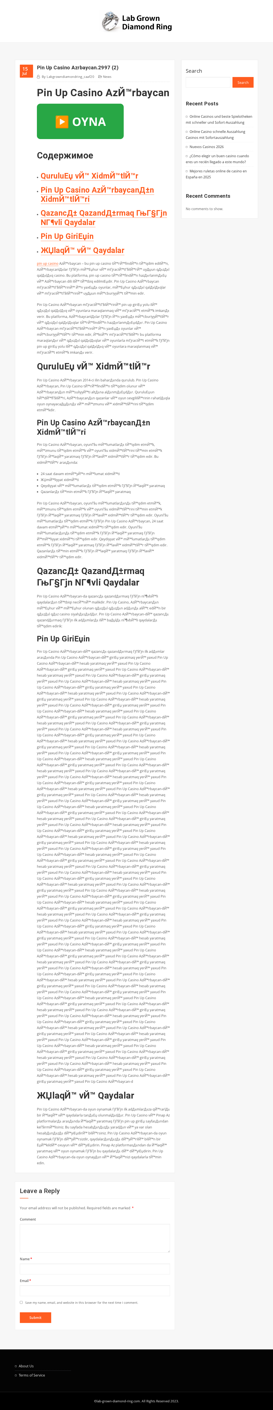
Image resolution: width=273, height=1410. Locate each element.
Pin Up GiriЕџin (67, 236)
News (107, 76)
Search (194, 70)
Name (26, 1259)
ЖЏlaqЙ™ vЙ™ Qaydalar (82, 250)
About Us (26, 1366)
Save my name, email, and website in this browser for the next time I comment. (81, 1303)
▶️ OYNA (80, 121)
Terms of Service (32, 1375)
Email (25, 1280)
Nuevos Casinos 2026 (207, 146)
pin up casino (47, 263)
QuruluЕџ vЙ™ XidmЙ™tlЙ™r (89, 176)
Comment (28, 1219)
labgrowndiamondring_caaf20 (68, 76)
